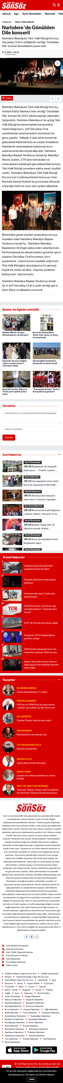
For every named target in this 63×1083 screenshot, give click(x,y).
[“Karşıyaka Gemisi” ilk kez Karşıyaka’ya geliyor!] (47, 379)
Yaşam (38, 990)
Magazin (26, 990)
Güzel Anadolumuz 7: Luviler (32, 692)
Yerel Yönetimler (31, 14)
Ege (16, 14)
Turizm (31, 987)
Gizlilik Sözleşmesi (49, 974)
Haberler (6, 22)
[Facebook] (26, 936)
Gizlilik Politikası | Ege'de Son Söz (20, 974)
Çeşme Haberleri (31, 1009)
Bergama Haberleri (35, 1003)
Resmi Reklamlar (12, 1042)
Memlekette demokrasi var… (32, 734)
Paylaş (9, 98)
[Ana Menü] (58, 5)
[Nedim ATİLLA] (8, 761)
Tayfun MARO (24, 731)
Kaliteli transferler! (27, 749)
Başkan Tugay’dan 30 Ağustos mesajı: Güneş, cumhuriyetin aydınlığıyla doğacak (39, 527)
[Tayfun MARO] (8, 732)
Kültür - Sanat (11, 990)
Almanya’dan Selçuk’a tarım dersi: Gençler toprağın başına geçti (40, 497)
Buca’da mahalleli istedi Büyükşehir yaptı (41, 541)
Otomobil (9, 987)
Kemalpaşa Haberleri (15, 1022)
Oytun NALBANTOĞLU (29, 745)
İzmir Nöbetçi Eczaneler (17, 946)
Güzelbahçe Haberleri (15, 1016)
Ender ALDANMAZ (26, 701)
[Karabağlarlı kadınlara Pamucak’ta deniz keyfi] (47, 351)
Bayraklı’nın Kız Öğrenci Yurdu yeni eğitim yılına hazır (14, 391)
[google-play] (45, 1050)
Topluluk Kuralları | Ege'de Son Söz (32, 977)
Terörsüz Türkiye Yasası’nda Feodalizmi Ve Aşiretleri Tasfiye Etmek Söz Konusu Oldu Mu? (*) (38, 792)
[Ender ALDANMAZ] (8, 704)
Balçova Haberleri (13, 1000)
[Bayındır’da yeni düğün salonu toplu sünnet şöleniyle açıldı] (16, 351)
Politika (49, 990)
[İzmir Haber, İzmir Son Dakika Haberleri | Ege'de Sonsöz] (14, 5)
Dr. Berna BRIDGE (26, 688)
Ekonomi (50, 14)
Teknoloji (28, 993)
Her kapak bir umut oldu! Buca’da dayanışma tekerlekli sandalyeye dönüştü (41, 483)
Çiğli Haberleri (51, 1009)
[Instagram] (36, 936)
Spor (17, 993)
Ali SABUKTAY (24, 716)
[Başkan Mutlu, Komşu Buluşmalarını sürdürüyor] (16, 322)
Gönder (9, 437)
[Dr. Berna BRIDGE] (8, 690)
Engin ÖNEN (24, 772)
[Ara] (54, 5)
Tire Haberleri (11, 1039)
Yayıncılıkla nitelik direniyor (31, 763)
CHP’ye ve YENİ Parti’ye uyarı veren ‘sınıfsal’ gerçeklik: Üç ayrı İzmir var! (36, 706)
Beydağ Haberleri (13, 1006)
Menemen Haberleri (38, 1029)
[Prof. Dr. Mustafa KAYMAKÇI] (8, 789)
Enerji (19, 983)
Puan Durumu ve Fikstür (17, 955)
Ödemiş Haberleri (36, 1032)
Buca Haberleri (32, 477)
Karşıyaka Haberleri (38, 1019)
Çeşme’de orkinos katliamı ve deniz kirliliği (36, 777)
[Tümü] (59, 455)
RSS (8, 1067)
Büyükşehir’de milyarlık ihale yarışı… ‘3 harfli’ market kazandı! (40, 468)
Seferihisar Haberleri (14, 1036)
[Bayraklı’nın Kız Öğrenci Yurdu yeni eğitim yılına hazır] (16, 379)
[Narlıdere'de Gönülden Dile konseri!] (31, 76)
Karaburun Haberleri (14, 1019)
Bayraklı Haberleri (13, 1003)
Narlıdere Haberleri (14, 1032)
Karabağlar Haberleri (40, 1016)
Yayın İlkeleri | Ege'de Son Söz (19, 980)
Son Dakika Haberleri (16, 962)
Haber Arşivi (12, 965)
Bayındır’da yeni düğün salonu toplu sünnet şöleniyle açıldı (14, 363)
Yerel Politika (43, 993)
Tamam (31, 1079)
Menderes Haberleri (14, 1029)
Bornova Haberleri (34, 506)
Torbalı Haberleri (30, 1039)
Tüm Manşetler (13, 959)
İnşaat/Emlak (33, 983)
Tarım (20, 987)
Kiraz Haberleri (36, 1022)
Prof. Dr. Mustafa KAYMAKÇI (32, 786)
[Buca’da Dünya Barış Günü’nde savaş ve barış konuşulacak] (47, 322)
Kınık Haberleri (11, 1026)
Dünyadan (42, 980)
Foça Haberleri (30, 1013)
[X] (31, 936)
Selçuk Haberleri (33, 491)
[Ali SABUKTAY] (8, 718)
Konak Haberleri (30, 1026)
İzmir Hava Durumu (14, 949)
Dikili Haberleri (11, 1013)
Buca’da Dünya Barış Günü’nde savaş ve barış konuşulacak (45, 335)
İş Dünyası (48, 983)
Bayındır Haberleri (34, 1000)
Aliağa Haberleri (32, 996)
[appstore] (18, 1050)
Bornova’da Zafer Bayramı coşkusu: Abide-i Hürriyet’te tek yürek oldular (42, 512)
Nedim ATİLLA (24, 759)
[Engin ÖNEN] (8, 775)
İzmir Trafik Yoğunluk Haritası (19, 952)
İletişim (8, 977)
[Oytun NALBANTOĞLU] (8, 747)
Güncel (6, 14)
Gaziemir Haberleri (50, 1013)
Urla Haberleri (49, 1039)
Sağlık (7, 993)
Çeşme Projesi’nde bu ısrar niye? (34, 720)
